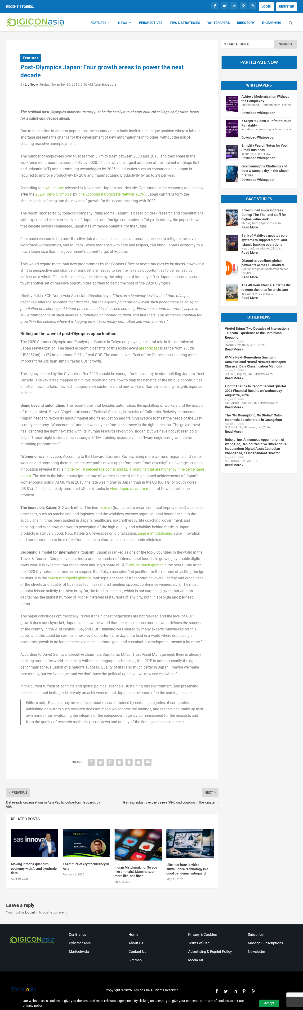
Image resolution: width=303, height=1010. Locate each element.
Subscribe (255, 934)
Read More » (234, 349)
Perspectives (151, 23)
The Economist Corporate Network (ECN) (112, 194)
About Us (136, 943)
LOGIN (266, 6)
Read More (249, 227)
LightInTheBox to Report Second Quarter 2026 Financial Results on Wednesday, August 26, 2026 (255, 390)
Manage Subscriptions (265, 943)
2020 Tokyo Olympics (53, 194)
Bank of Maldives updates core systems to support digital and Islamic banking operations (264, 240)
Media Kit (195, 960)
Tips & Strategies (185, 23)
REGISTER (286, 6)
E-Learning (271, 23)
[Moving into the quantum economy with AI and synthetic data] (34, 843)
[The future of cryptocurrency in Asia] (86, 843)
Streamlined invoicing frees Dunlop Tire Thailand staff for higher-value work (263, 214)
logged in (31, 912)
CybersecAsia (80, 943)
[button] (291, 26)
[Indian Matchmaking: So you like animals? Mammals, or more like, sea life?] (138, 845)
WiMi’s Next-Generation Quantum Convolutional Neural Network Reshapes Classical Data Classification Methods (255, 361)
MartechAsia (79, 951)
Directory (246, 23)
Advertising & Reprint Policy (210, 951)
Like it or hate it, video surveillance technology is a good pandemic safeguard (187, 869)
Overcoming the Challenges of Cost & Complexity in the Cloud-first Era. (265, 170)
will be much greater (146, 565)
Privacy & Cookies (202, 934)
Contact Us (137, 951)
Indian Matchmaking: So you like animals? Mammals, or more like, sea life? (136, 872)
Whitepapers (218, 23)
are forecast (149, 348)
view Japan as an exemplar (133, 488)
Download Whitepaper (258, 113)
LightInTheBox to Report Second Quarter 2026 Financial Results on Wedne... (91, 7)
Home (133, 934)
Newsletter (256, 951)
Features (98, 23)
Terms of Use (198, 943)
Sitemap (135, 960)
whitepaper (54, 188)
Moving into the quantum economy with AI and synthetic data (34, 868)
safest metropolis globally (69, 578)
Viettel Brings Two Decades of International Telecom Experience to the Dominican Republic (257, 333)
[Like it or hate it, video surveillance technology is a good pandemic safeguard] (190, 843)
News (122, 23)
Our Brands (77, 934)
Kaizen (106, 507)
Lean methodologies (155, 533)
